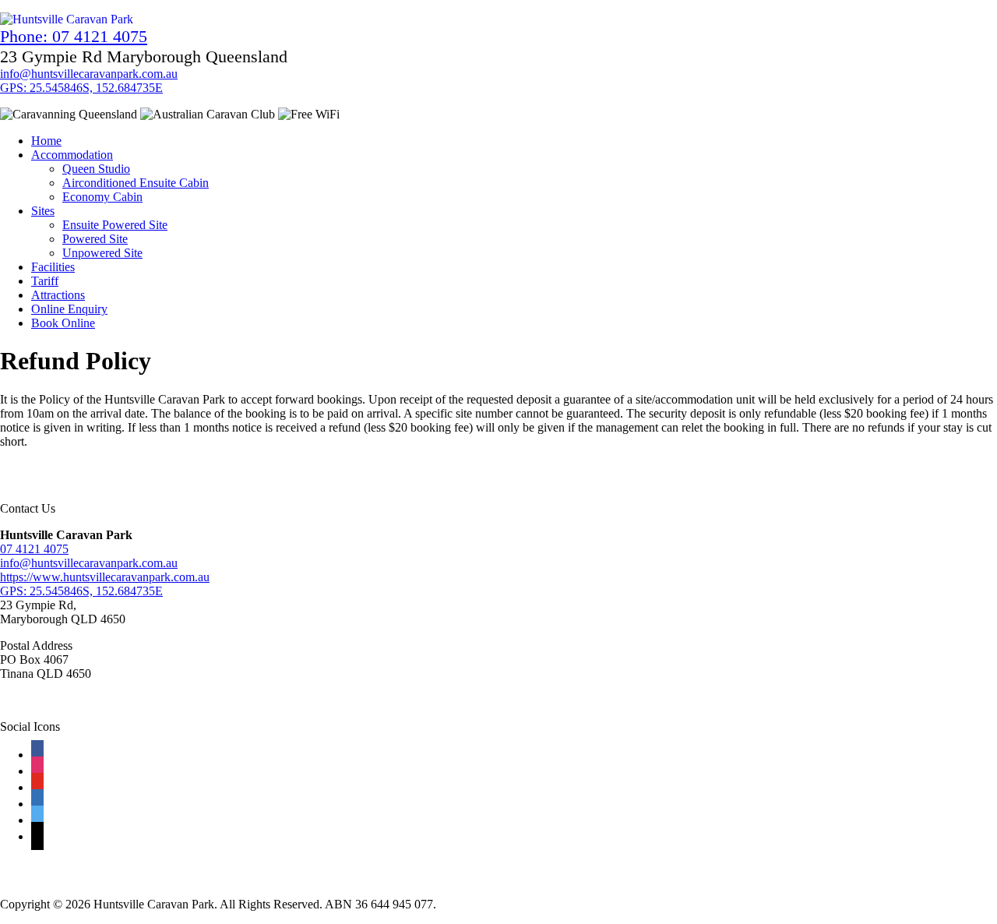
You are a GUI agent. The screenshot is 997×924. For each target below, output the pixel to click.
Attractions (58, 295)
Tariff (44, 280)
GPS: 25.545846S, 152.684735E (81, 87)
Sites (43, 210)
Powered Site (95, 238)
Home (46, 140)
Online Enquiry (69, 309)
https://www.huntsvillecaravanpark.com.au (105, 577)
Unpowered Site (102, 252)
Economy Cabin (102, 196)
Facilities (53, 266)
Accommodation (72, 154)
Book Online (63, 323)
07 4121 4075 (34, 548)
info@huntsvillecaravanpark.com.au (89, 73)
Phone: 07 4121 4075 (73, 36)
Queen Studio (96, 168)
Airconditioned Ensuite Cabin (135, 182)
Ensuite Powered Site (114, 224)
